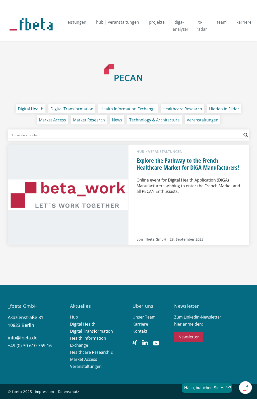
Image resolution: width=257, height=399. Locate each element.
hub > (142, 151)
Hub (74, 317)
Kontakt (140, 331)
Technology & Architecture (154, 120)
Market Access (52, 120)
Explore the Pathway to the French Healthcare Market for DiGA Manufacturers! (189, 164)
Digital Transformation (71, 109)
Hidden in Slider (224, 109)
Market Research (89, 120)
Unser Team (144, 317)
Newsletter (188, 337)
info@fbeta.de (22, 338)
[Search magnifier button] (245, 135)
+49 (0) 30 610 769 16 (30, 345)
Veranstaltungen (202, 120)
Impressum (44, 391)
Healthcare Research (182, 109)
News (117, 120)
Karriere (140, 324)
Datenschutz (68, 391)
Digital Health (30, 109)
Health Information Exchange (128, 109)
